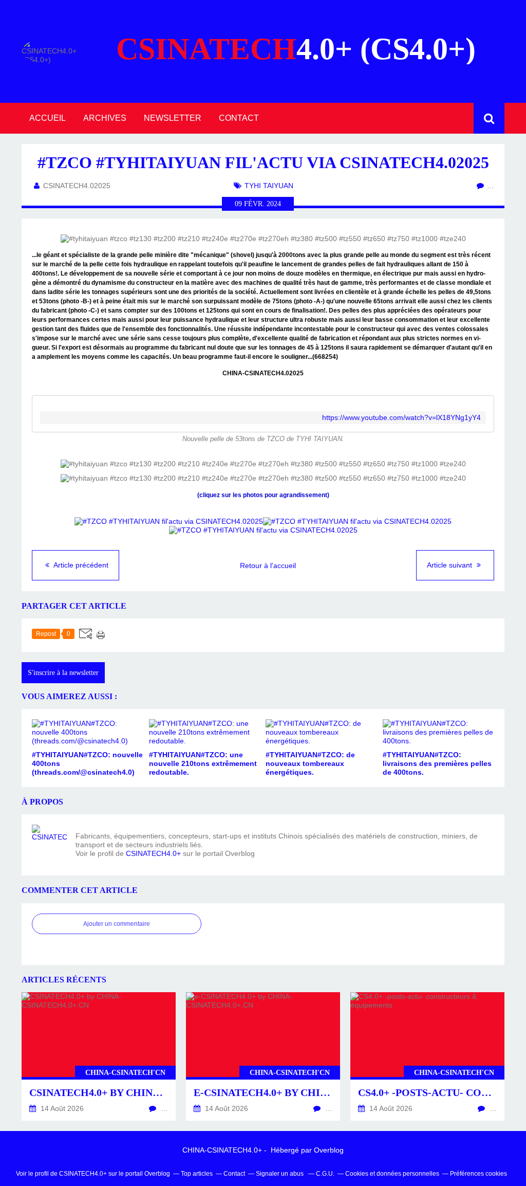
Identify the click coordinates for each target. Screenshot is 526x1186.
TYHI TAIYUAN (269, 185)
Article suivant (450, 565)
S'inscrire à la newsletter (63, 673)
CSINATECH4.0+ (153, 853)
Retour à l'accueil (268, 565)
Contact (239, 118)
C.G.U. (325, 1173)
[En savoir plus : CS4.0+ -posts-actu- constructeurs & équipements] (427, 1056)
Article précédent (80, 565)
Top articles (197, 1173)
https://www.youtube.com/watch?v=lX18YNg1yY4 (401, 418)
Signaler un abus (280, 1173)
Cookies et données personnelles (392, 1173)
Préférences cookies (478, 1173)
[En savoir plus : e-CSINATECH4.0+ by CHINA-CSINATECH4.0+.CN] (263, 1056)
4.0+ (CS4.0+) (296, 48)
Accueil (47, 118)
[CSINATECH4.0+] (50, 843)
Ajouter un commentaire (116, 923)
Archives (104, 118)
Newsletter (172, 118)
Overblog (329, 1150)
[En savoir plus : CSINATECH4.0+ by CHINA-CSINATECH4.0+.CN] (99, 1056)
